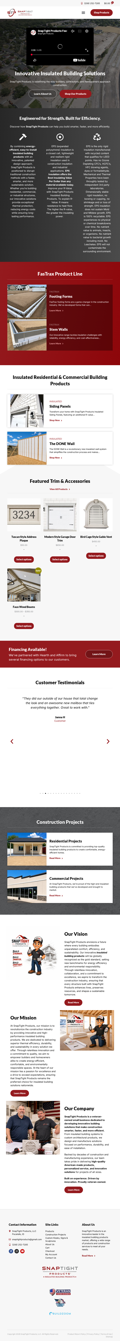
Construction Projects (60, 822)
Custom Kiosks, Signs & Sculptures (56, 1239)
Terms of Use (106, 1334)
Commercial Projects (66, 878)
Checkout (50, 1251)
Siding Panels (60, 406)
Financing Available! (28, 649)
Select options (23, 559)
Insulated (55, 401)
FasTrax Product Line (60, 274)
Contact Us (50, 1257)
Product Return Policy (77, 1334)
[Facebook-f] (11, 1251)
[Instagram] (16, 1251)
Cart (47, 1247)
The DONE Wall (62, 444)
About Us (49, 1244)
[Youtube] (22, 1251)
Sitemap (109, 1337)
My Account (51, 1254)
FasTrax (54, 291)
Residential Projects (65, 841)
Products (49, 1231)
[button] (83, 12)
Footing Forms (60, 296)
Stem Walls (58, 329)
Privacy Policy (93, 1334)
